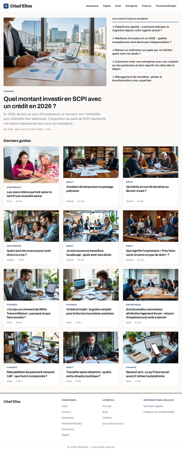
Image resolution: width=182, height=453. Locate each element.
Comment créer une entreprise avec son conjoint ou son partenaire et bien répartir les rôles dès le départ (145, 65)
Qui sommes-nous (113, 423)
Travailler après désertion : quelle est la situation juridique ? (88, 374)
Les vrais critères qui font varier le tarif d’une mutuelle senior (29, 194)
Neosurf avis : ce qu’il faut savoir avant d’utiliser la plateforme (147, 374)
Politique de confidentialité (158, 411)
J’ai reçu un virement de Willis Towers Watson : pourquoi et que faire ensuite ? (28, 313)
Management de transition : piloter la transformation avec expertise (137, 78)
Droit (118, 5)
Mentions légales (153, 406)
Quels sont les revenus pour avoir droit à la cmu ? (29, 252)
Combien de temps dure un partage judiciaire (89, 188)
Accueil (107, 406)
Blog (105, 411)
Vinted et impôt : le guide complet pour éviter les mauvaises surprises (90, 311)
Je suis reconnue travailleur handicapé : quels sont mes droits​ (88, 252)
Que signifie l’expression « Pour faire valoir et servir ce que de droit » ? (150, 252)
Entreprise (131, 5)
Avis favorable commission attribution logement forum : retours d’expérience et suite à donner (150, 313)
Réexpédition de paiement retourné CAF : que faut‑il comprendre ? (31, 374)
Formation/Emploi (166, 5)
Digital (107, 5)
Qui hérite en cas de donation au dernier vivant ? (147, 188)
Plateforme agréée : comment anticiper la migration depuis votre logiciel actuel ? (140, 28)
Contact (107, 417)
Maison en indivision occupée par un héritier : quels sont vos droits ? (143, 51)
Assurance (92, 5)
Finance (146, 5)
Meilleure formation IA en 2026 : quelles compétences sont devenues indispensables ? (141, 40)
